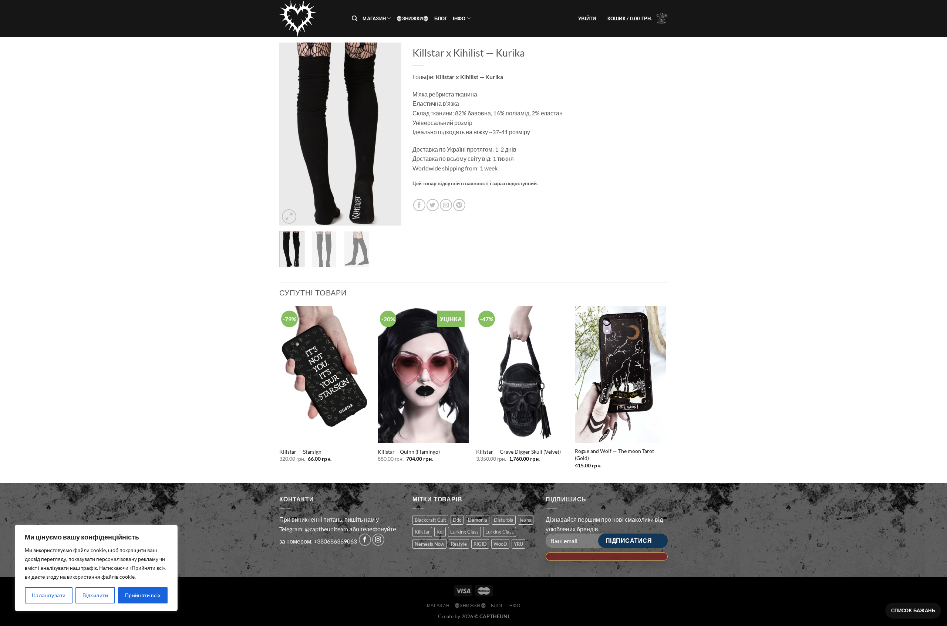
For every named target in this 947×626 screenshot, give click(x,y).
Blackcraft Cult (430, 520)
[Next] (389, 134)
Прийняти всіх (143, 595)
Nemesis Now (429, 544)
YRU (518, 544)
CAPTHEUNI (494, 616)
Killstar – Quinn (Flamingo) (409, 452)
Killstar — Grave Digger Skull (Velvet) (518, 452)
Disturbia (503, 520)
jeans (525, 520)
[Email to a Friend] (446, 205)
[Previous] (291, 134)
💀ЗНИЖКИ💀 (412, 18)
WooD (500, 544)
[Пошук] (354, 18)
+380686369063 (335, 541)
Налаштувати (49, 595)
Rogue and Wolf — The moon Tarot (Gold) (614, 454)
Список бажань (913, 610)
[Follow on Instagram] (378, 540)
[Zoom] (289, 216)
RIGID (480, 544)
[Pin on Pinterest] (459, 205)
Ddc (457, 520)
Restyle (459, 544)
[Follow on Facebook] (365, 540)
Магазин (374, 18)
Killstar (422, 532)
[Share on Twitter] (433, 205)
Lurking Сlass (499, 532)
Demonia (477, 520)
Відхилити (95, 595)
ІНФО (459, 18)
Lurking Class (464, 532)
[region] (96, 568)
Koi (440, 532)
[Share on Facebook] (419, 205)
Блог (441, 18)
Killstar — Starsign (300, 452)
